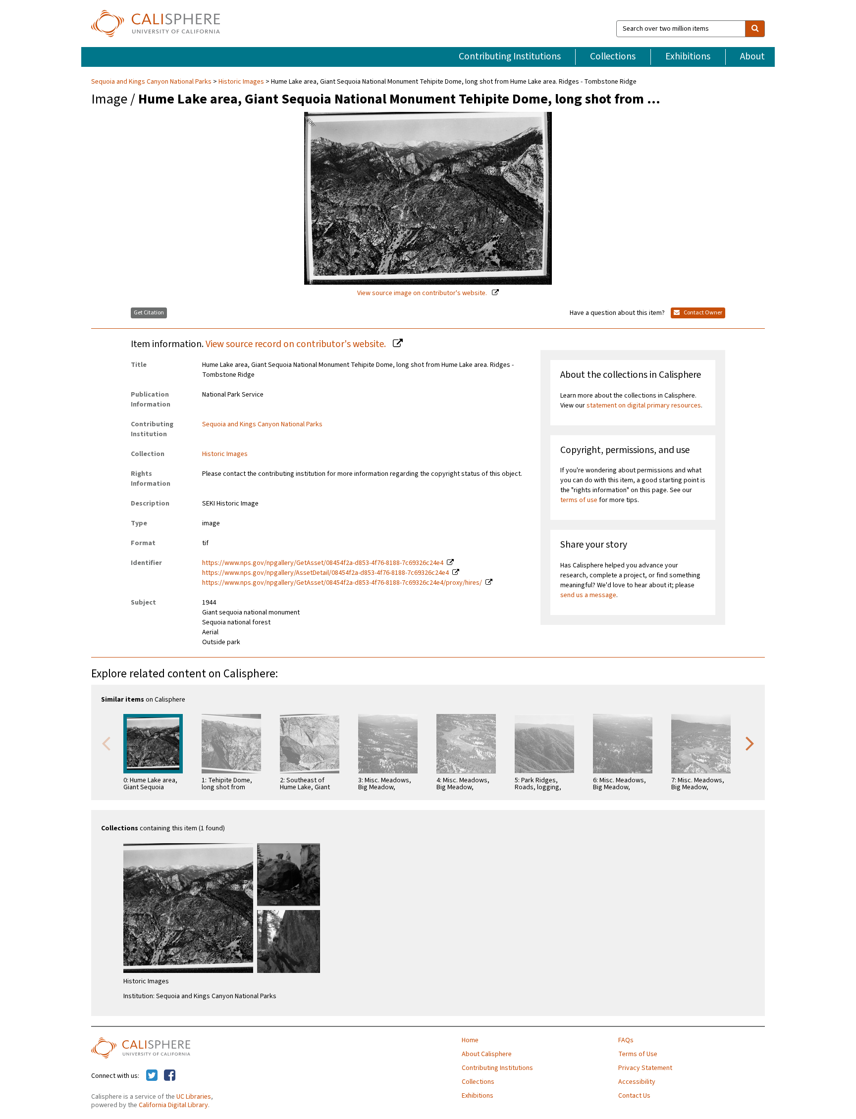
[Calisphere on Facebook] (169, 1076)
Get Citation (149, 312)
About (752, 56)
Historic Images (241, 82)
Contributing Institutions (510, 56)
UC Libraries (193, 1097)
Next (750, 742)
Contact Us (634, 1095)
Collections (613, 56)
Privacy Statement (645, 1068)
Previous (106, 742)
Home (470, 1040)
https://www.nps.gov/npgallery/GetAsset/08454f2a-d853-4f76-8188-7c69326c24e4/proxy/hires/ (342, 583)
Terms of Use (637, 1054)
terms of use (578, 500)
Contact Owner (702, 312)
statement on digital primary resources (644, 405)
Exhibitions (687, 56)
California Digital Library (173, 1105)
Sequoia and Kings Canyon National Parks (152, 82)
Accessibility (636, 1081)
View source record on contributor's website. (297, 344)
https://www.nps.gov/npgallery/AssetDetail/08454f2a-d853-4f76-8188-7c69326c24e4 (325, 573)
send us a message (588, 595)
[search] (755, 28)
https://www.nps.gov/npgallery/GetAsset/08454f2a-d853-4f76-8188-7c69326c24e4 (322, 563)
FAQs (626, 1040)
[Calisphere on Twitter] (152, 1076)
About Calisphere (487, 1054)
